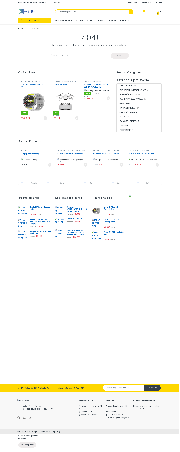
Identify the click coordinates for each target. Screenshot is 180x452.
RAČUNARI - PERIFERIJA (129, 121)
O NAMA (112, 20)
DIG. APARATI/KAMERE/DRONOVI (64, 81)
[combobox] (92, 11)
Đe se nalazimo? (131, 3)
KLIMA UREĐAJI (126, 103)
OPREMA (81, 150)
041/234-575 (114, 412)
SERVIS (79, 20)
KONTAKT (124, 20)
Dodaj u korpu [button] (44, 118)
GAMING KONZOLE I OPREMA (131, 99)
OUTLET (90, 20)
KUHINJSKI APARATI (128, 108)
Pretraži (120, 56)
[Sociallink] (18, 417)
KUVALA (146, 150)
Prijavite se (152, 388)
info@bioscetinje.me (120, 418)
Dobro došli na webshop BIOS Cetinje (32, 2)
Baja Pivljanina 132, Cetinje (152, 2)
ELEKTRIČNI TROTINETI (129, 94)
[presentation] (161, 185)
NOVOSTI (101, 20)
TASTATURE (114, 150)
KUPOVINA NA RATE (63, 20)
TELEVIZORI (96, 81)
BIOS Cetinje (24, 431)
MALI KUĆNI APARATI (128, 112)
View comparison (27, 445)
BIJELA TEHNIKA (126, 86)
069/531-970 (55, 3)
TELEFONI (124, 126)
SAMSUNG (88, 81)
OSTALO (24, 81)
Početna (21, 28)
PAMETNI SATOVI (34, 81)
